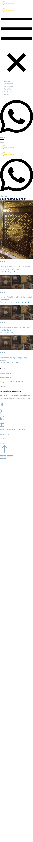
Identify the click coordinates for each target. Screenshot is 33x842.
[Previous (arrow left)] (1, 458)
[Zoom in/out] (11, 455)
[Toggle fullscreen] (8, 455)
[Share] (4, 455)
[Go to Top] (4, 453)
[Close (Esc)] (1, 455)
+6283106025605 (5, 373)
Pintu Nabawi (4, 302)
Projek (2, 272)
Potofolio (3, 439)
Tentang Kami (4, 434)
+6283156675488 (5, 377)
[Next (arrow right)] (4, 458)
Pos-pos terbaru (15, 302)
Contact (2, 443)
